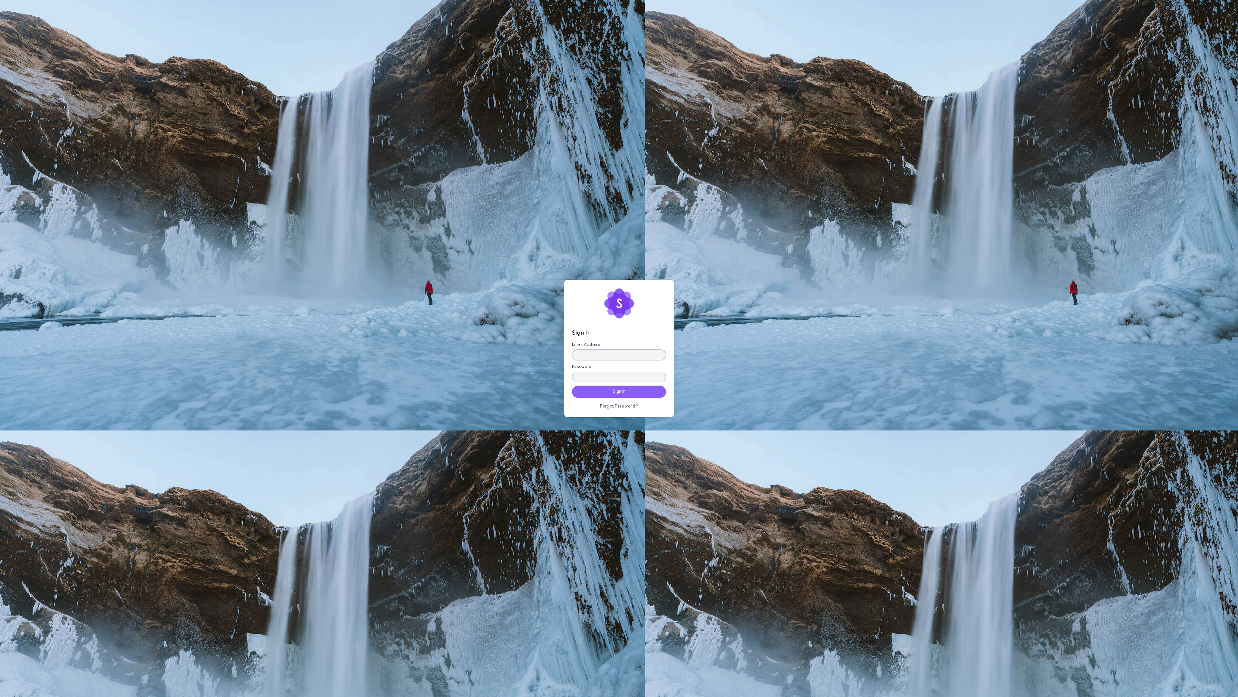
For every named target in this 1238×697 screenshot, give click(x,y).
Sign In (619, 391)
